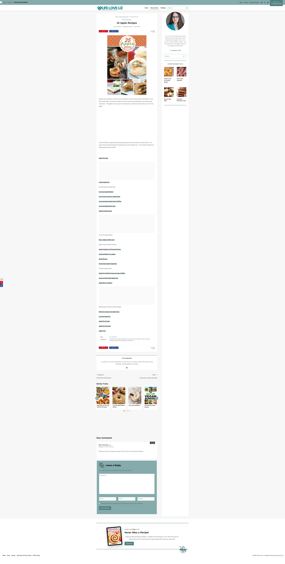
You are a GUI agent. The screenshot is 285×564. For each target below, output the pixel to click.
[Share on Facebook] (1, 285)
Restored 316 (279, 555)
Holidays (163, 8)
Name (102, 499)
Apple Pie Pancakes (105, 326)
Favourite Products (254, 2)
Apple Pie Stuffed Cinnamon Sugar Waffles (112, 273)
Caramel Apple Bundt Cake (107, 206)
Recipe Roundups (126, 19)
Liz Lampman (118, 26)
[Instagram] (264, 2)
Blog (8, 555)
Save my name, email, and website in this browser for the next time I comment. (122, 503)
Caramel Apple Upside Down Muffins (110, 201)
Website (140, 499)
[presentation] (102, 395)
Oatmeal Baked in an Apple (107, 254)
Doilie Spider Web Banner (103, 376)
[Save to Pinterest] (1, 282)
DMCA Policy (36, 555)
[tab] (126, 410)
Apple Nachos (103, 259)
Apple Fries (102, 331)
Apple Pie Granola (104, 321)
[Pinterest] (268, 2)
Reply (152, 443)
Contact (246, 2)
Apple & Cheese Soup (105, 211)
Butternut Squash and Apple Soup (109, 311)
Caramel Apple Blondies (106, 192)
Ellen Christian (103, 445)
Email (121, 499)
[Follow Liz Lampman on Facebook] (127, 367)
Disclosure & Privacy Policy (24, 555)
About (241, 2)
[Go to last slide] (97, 398)
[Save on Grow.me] (1, 288)
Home (146, 8)
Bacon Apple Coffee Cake (107, 240)
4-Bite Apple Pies (104, 182)
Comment (103, 475)
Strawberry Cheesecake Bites (148, 376)
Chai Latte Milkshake (134, 405)
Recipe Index (154, 8)
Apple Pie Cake (103, 158)
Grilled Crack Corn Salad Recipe (167, 80)
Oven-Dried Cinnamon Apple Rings (109, 196)
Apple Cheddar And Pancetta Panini (110, 249)
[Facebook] (261, 2)
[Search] (184, 56)
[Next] (156, 398)
